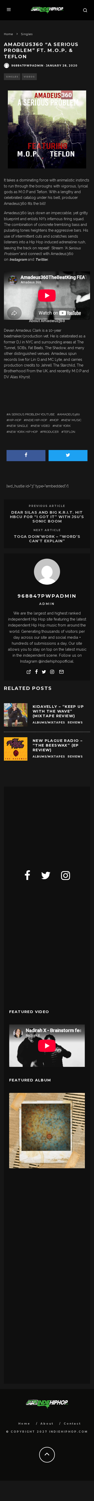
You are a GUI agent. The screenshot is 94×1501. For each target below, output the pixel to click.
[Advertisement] (48, 824)
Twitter (41, 259)
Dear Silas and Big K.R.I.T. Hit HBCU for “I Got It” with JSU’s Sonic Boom (47, 517)
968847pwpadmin (27, 65)
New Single (18, 426)
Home (24, 1423)
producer (50, 432)
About (47, 1423)
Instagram (18, 259)
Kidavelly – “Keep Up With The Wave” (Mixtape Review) (58, 711)
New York (63, 426)
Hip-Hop (15, 420)
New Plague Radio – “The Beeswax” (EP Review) (58, 745)
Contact (72, 1423)
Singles (12, 76)
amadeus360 (69, 414)
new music (72, 420)
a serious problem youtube (32, 414)
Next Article (47, 530)
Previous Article (47, 506)
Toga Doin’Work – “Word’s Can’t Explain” (47, 538)
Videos (29, 76)
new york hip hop (23, 432)
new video (41, 426)
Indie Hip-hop (36, 420)
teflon (69, 432)
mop (55, 420)
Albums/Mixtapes (49, 722)
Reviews (75, 722)
